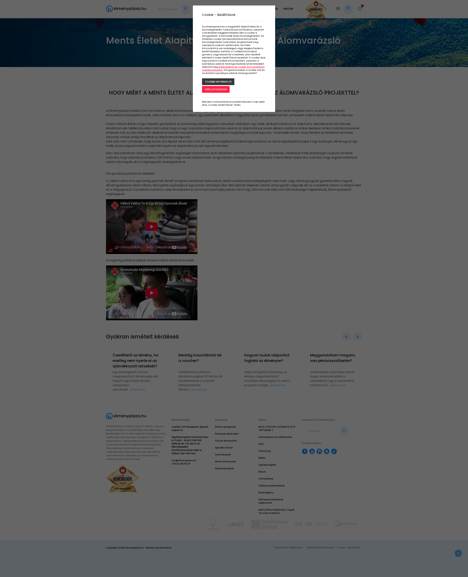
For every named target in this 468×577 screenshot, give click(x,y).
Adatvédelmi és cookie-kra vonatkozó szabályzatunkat (233, 68)
